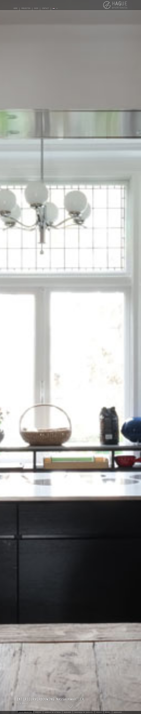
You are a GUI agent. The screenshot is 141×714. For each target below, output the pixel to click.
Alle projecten (25, 712)
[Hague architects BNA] (116, 5)
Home (16, 8)
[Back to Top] (135, 706)
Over (36, 8)
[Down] (70, 706)
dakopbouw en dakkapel (83, 712)
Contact (45, 8)
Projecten (25, 8)
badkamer (67, 712)
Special (38, 712)
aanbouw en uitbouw (53, 712)
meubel (107, 712)
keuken (99, 712)
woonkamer (118, 712)
